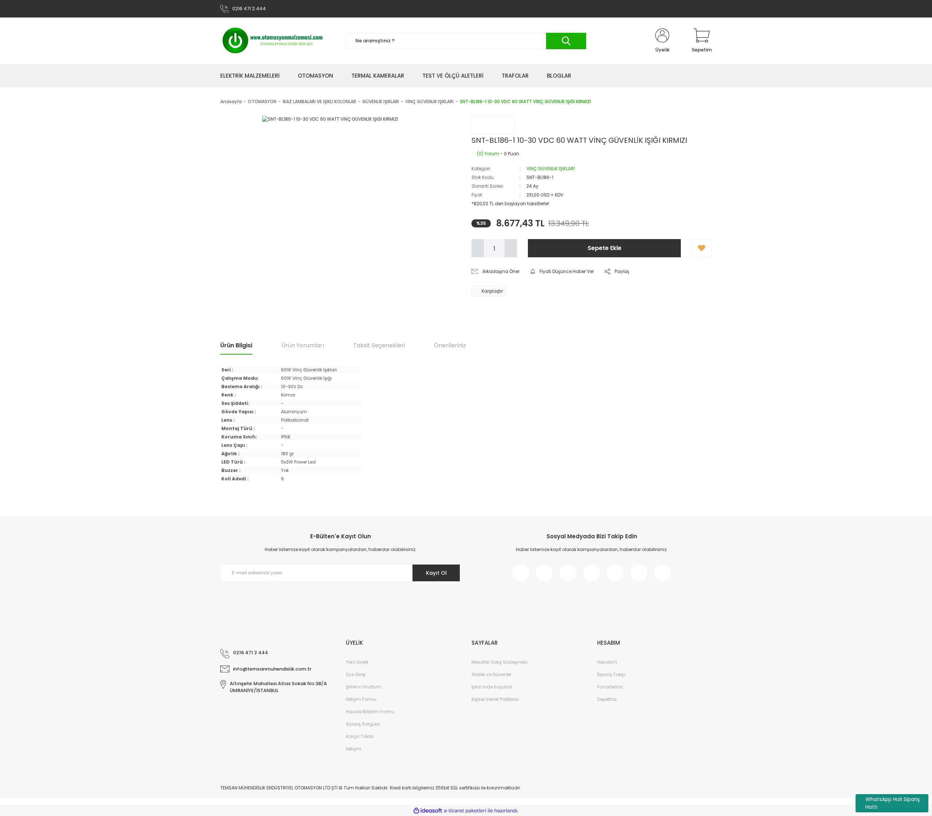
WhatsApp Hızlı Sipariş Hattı (892, 803)
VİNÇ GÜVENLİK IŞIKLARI (550, 168)
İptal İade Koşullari (491, 687)
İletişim (353, 749)
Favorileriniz (610, 687)
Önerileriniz (450, 345)
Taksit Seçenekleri (379, 345)
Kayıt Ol (436, 573)
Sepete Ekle (604, 248)
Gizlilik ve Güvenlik (491, 674)
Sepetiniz (607, 699)
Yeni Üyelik (357, 662)
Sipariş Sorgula (363, 724)
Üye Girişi (356, 674)
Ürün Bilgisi (236, 345)
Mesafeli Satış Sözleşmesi (499, 662)
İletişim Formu (361, 699)
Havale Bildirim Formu (370, 711)
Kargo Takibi (360, 736)
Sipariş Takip (611, 674)
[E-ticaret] (465, 810)
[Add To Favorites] (702, 248)
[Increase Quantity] (511, 248)
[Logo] (272, 40)
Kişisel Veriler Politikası (495, 699)
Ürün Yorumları (302, 345)
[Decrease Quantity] (477, 248)
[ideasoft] (427, 810)
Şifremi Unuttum (363, 687)
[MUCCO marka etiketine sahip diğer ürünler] (493, 125)
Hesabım (607, 662)
